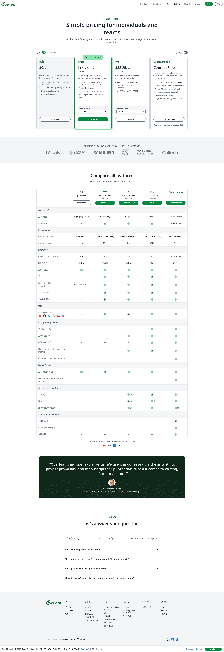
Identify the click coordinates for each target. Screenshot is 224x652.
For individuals (128, 607)
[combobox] (93, 111)
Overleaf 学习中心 (110, 619)
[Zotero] (53, 315)
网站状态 (164, 614)
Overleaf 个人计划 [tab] (104, 538)
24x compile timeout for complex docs (93, 95)
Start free (55, 119)
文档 (162, 607)
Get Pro (131, 119)
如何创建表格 (108, 626)
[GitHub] (44, 315)
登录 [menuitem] (218, 4)
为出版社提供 (89, 617)
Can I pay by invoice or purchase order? (112, 568)
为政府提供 (88, 614)
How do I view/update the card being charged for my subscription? (112, 578)
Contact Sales (174, 119)
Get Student (105, 202)
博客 (67, 614)
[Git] (39, 315)
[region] (112, 312)
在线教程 (107, 616)
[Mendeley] (58, 315)
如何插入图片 (108, 622)
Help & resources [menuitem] (192, 4)
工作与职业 (69, 610)
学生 (180, 52)
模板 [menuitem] (168, 4)
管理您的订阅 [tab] (72, 538)
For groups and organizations (129, 611)
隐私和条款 (64, 639)
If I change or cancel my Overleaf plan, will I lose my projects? (112, 559)
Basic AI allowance (48, 94)
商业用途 (87, 607)
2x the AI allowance (86, 88)
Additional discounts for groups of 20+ (169, 125)
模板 (105, 613)
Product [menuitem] (143, 4)
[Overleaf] (9, 4)
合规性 (72, 639)
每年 (38, 52)
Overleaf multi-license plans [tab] (144, 538)
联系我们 (164, 610)
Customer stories (91, 620)
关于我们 (68, 607)
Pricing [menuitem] (177, 4)
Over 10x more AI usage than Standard (132, 86)
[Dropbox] (49, 315)
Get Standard (93, 119)
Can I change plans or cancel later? (112, 549)
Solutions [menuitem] (157, 4)
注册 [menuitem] (209, 4)
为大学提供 (88, 610)
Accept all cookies (213, 649)
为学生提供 (127, 616)
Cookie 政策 (85, 649)
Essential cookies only (194, 649)
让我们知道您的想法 (149, 607)
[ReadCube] (63, 315)
